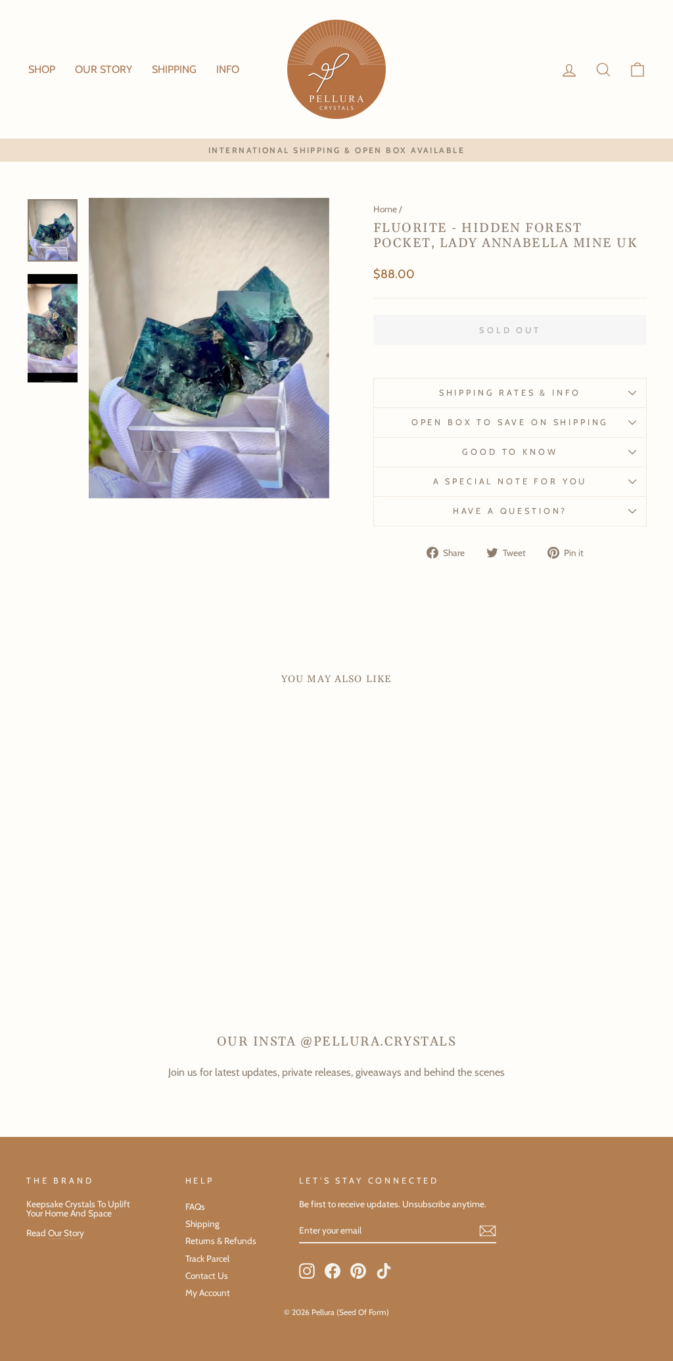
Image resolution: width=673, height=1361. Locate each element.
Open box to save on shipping (510, 422)
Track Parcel (207, 1258)
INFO (227, 69)
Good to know (509, 452)
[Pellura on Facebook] (332, 1271)
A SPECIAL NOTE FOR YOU (510, 481)
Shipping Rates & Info (510, 393)
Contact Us (206, 1275)
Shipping (202, 1223)
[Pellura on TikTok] (384, 1271)
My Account (207, 1292)
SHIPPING (174, 69)
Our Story (66, 1233)
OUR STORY (103, 69)
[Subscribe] (487, 1231)
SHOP (41, 69)
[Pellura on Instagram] (307, 1271)
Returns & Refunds (220, 1240)
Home (385, 209)
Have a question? (510, 511)
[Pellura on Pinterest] (358, 1271)
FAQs (195, 1206)
